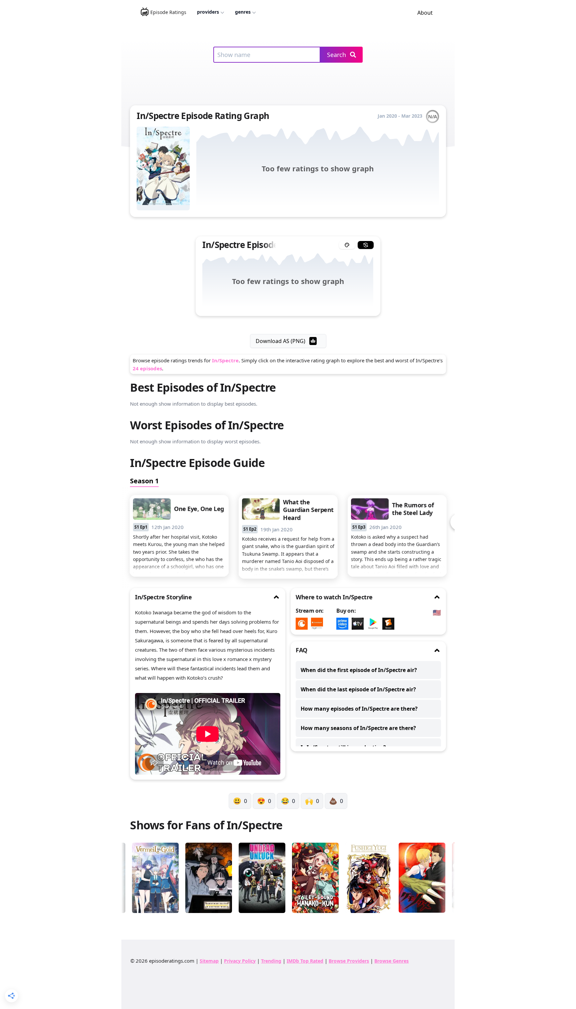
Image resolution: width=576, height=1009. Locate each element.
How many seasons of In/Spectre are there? (358, 728)
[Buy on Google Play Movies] (374, 624)
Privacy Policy (240, 961)
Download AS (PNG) (280, 341)
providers (208, 12)
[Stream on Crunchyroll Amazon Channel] (318, 624)
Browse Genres (391, 961)
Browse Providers (349, 961)
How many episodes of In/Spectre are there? (359, 708)
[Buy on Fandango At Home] (390, 624)
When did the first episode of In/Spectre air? (359, 670)
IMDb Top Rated (305, 961)
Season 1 (144, 480)
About (425, 12)
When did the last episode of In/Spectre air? (358, 689)
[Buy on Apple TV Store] (359, 624)
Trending (271, 961)
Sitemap (209, 961)
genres (243, 12)
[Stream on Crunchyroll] (303, 624)
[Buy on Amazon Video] (344, 624)
